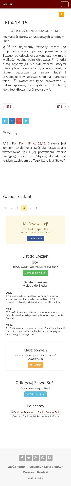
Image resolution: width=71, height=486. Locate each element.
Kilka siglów (52, 466)
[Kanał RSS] (50, 458)
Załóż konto (35, 238)
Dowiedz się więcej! (35, 272)
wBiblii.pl (8, 4)
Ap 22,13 (39, 143)
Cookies (29, 472)
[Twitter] (29, 458)
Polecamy (34, 466)
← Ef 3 (6, 106)
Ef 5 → (61, 106)
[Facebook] (22, 458)
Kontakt (36, 364)
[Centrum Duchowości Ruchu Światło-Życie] (35, 412)
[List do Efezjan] (35, 262)
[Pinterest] (43, 458)
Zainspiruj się (37, 394)
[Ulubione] (61, 14)
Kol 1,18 (25, 143)
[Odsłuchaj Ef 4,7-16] (5, 121)
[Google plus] (36, 458)
